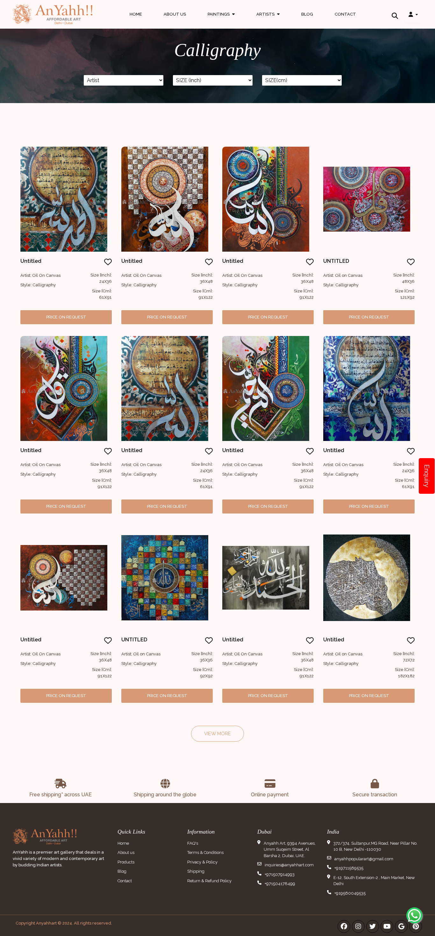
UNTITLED (336, 261)
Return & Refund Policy (209, 880)
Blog (307, 14)
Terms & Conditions (205, 852)
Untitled (30, 261)
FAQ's (192, 843)
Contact (345, 14)
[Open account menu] (413, 14)
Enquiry (427, 476)
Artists (268, 20)
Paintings (221, 20)
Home (136, 14)
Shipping (195, 871)
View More (217, 734)
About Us (175, 14)
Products (126, 862)
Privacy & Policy (202, 862)
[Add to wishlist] (108, 263)
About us (126, 852)
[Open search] (395, 14)
